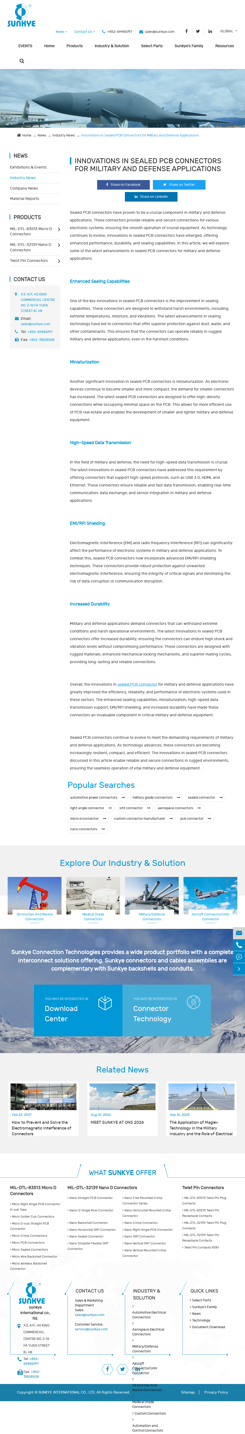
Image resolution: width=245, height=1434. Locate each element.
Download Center (61, 1014)
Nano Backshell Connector (88, 1223)
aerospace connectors (176, 808)
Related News (122, 1070)
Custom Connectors (210, 914)
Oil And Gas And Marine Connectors (35, 916)
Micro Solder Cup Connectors (33, 1217)
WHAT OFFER (122, 1173)
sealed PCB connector (137, 684)
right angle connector (87, 808)
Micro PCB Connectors (28, 1243)
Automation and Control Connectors (147, 1428)
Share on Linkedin (154, 197)
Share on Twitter (182, 185)
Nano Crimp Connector (141, 1223)
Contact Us (83, 32)
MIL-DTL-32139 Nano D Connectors (30, 247)
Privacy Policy (216, 1392)
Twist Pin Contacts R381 (201, 1247)
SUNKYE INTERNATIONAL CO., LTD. (67, 1392)
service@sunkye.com (91, 1329)
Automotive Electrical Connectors (149, 1314)
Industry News (63, 135)
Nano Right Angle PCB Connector (148, 1230)
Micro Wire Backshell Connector (34, 1257)
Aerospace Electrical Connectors (148, 1331)
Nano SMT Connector (139, 1236)
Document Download (208, 1327)
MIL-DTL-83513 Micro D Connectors (31, 232)
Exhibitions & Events (28, 167)
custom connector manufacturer (140, 819)
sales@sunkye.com (159, 32)
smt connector (131, 808)
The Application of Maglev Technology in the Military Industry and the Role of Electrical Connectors (201, 1125)
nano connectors (84, 829)
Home (49, 46)
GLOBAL (226, 31)
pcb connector (192, 819)
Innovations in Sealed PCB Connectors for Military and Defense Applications (140, 135)
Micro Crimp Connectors (29, 1236)
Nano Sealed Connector (86, 1236)
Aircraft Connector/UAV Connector (144, 1368)
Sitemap (188, 1392)
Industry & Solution (112, 46)
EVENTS (25, 46)
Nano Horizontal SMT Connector (92, 1230)
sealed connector (202, 798)
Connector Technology (152, 1014)
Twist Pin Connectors (29, 261)
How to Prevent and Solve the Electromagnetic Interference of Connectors (41, 1125)
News (60, 32)
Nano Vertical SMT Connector (145, 1243)
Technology (201, 1320)
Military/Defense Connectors (152, 916)
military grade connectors (153, 798)
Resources (224, 46)
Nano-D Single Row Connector (91, 1210)
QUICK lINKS (204, 1291)
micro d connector (84, 819)
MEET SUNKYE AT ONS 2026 (117, 1122)
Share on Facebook (125, 185)
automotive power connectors (94, 798)
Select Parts (152, 46)
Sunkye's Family (189, 46)
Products (75, 46)
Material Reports (24, 199)
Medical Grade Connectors (93, 916)
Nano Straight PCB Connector (91, 1198)
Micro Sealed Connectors (29, 1250)
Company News (24, 188)
